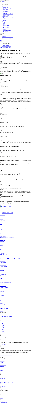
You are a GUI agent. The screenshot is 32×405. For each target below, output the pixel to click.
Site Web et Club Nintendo (3, 254)
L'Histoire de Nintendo (3, 279)
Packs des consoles (2, 225)
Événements (1, 245)
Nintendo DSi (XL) (2, 253)
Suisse (2, 330)
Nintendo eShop (2, 292)
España (3, 325)
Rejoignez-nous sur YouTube (3, 386)
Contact (1, 316)
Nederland (3, 327)
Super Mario (1, 370)
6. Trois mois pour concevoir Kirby (6, 46)
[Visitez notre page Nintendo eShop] (5, 207)
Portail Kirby (2, 271)
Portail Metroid (2, 270)
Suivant (1, 205)
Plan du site (1, 311)
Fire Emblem (2, 362)
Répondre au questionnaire (8, 355)
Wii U (1, 224)
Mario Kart (1, 371)
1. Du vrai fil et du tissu (5, 42)
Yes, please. (4, 344)
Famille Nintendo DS (3, 236)
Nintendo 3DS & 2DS (3, 250)
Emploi (1, 283)
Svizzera (3, 331)
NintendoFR (1, 398)
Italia (2, 326)
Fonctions (1, 219)
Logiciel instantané (2, 220)
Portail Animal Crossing (3, 262)
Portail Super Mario (2, 261)
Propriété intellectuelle (3, 304)
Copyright (1, 303)
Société (1, 278)
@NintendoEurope (2, 378)
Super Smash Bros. (2, 366)
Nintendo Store (2, 290)
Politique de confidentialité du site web (7, 316)
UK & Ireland (3, 332)
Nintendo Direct (2, 291)
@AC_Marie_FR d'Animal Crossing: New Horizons (6, 382)
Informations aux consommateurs (4, 287)
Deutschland (3, 324)
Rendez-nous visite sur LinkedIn (4, 402)
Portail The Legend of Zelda (3, 266)
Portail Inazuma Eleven (3, 274)
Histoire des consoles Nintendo (4, 233)
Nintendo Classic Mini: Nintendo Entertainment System (7, 237)
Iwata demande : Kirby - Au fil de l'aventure (7, 37)
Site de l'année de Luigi (3, 265)
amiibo (1, 229)
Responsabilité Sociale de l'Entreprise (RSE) (5, 282)
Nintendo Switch (2, 215)
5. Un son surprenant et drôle (5, 45)
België (2, 323)
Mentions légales (2, 300)
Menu (1, 41)
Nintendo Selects (2, 241)
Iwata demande (4, 36)
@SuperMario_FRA (2, 379)
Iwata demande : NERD (3, 286)
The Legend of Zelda (3, 365)
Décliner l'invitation (2, 355)
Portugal (3, 329)
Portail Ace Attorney (2, 275)
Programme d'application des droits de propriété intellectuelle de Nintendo (10, 258)
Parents (1, 296)
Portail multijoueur (2, 240)
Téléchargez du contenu (3, 221)
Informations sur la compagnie (4, 308)
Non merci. (1, 344)
